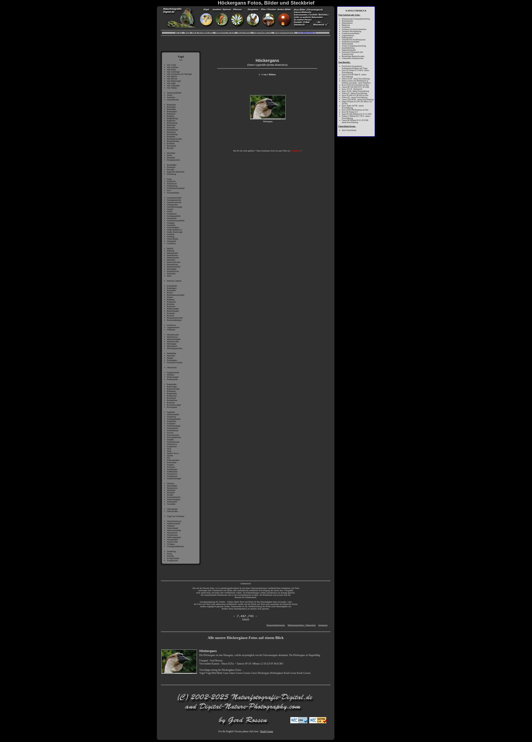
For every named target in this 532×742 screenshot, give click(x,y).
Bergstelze (171, 120)
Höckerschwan (173, 271)
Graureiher (171, 225)
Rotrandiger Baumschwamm (353, 56)
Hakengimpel (172, 253)
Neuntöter (171, 355)
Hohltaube (171, 273)
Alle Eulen (171, 69)
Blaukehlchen (172, 130)
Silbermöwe (172, 444)
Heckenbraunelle (173, 267)
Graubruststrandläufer (176, 220)
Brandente (171, 136)
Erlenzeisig (171, 174)
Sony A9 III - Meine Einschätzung (355, 91)
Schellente (171, 423)
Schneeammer (172, 430)
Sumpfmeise (172, 476)
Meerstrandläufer (174, 339)
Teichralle (171, 492)
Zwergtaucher (172, 560)
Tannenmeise (172, 488)
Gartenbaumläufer (174, 198)
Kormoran (171, 306)
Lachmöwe (171, 325)
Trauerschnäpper (173, 499)
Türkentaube (172, 502)
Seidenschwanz (173, 442)
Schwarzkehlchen (174, 437)
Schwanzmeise (173, 435)
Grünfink (170, 234)
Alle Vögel (171, 65)
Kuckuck (170, 315)
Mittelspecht (172, 346)
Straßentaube (172, 471)
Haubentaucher (173, 257)
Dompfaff (171, 157)
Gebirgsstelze (172, 204)
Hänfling (170, 251)
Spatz (169, 451)
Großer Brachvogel (174, 232)
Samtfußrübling (348, 48)
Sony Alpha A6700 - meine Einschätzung (353, 107)
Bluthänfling (172, 134)
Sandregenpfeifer (174, 419)
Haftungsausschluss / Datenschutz (302, 625)
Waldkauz (171, 526)
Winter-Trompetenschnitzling (354, 46)
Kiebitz (170, 293)
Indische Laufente (174, 281)
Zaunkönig (171, 551)
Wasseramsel (172, 533)
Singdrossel (172, 446)
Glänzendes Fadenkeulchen (353, 58)
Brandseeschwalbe (174, 139)
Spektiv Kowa (173, 453)
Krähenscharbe (173, 309)
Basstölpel (171, 107)
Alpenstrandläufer (174, 93)
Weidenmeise (172, 535)
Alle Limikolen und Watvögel (179, 74)
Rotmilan (171, 402)
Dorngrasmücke (173, 160)
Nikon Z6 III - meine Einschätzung (356, 79)
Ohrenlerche (172, 367)
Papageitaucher (173, 372)
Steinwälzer (171, 462)
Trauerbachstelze (173, 497)
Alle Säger (171, 83)
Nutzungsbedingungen (275, 625)
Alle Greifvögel (173, 72)
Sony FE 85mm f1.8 (350, 112)
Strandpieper (172, 469)
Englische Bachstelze (175, 172)
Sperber (170, 455)
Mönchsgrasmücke (174, 348)
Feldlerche (171, 181)
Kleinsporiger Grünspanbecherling (356, 19)
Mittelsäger (171, 344)
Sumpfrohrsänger (174, 478)
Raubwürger (172, 386)
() (306, 33)
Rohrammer (172, 396)
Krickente (171, 313)
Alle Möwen (172, 79)
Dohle (169, 155)
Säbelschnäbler (173, 414)
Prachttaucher (172, 379)
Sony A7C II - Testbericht (352, 89)
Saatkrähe (171, 412)
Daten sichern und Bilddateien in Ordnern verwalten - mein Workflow (356, 82)
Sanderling (171, 417)
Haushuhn (171, 260)
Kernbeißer (171, 290)
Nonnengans (172, 360)
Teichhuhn (171, 490)
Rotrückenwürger (174, 405)
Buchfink (171, 143)
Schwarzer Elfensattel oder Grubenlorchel (352, 53)
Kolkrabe (170, 304)
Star (168, 458)
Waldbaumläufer (173, 523)
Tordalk (170, 495)
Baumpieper (172, 111)
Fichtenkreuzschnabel (176, 188)
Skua (169, 449)
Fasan (169, 179)
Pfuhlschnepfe (173, 377)
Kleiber (170, 297)
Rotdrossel (171, 398)
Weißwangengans (174, 537)
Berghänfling (172, 118)
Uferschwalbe (172, 511)
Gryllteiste (171, 243)
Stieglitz (170, 465)
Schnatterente (172, 428)
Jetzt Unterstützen (349, 130)
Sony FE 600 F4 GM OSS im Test (355, 95)
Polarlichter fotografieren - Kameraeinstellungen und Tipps (355, 67)
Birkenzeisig (172, 123)
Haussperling (172, 264)
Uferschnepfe (172, 509)
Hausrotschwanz (173, 262)
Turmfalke (171, 504)
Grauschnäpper (173, 227)
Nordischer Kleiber (174, 362)
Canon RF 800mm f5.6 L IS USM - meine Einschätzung (355, 121)
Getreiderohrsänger (174, 207)
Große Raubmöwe (174, 230)
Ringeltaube (172, 393)
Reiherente (171, 391)
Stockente (171, 467)
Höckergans (171, 269)
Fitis (169, 190)
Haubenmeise (172, 255)
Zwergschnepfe (173, 558)
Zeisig (169, 554)
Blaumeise (171, 132)
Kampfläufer (172, 286)
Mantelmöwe (172, 337)
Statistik (245, 619)
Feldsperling (172, 186)
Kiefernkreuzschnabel (175, 295)
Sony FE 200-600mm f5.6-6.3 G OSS (356, 114)
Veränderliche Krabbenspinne (354, 40)
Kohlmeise (171, 302)
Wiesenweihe (172, 542)
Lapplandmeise (173, 327)
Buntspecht (171, 146)
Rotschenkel (172, 407)
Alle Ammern (172, 67)
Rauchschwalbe (173, 389)
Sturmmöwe (172, 474)
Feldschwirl (172, 183)
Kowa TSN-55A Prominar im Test (355, 85)
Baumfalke (171, 109)
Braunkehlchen (173, 141)
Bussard (170, 148)
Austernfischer (173, 99)
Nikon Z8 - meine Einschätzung (354, 97)
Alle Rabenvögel (174, 81)
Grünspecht (171, 241)
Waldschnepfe (172, 528)
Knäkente (171, 299)
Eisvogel (170, 169)
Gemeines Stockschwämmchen (354, 29)
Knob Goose (266, 731)
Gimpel (170, 209)
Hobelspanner (347, 21)
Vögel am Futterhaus (175, 516)
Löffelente (171, 330)
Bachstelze (171, 104)
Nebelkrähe (171, 353)
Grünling (170, 236)
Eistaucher (171, 167)
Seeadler (170, 439)
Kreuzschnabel (173, 311)
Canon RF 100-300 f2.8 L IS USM (355, 87)
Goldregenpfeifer (174, 216)
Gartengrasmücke (174, 200)
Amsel (169, 95)
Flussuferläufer (173, 193)
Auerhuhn (171, 97)
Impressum (323, 625)
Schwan (170, 433)
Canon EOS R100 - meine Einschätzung (358, 99)
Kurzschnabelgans (174, 320)
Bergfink (170, 116)
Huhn (169, 276)
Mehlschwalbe (173, 341)
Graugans (171, 223)
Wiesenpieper (172, 539)
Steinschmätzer (173, 460)
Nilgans (170, 358)
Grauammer (171, 218)
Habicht (170, 248)
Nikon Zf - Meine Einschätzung (354, 93)
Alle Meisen (172, 76)
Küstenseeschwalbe (175, 318)
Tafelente (170, 483)
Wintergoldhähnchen (175, 546)
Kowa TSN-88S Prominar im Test (355, 110)
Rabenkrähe (171, 384)
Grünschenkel (172, 239)
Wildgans (171, 544)
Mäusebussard (173, 334)
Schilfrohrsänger (173, 426)
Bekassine (171, 114)
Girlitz (169, 211)
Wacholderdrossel (174, 521)
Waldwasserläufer (174, 530)
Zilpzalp (170, 556)
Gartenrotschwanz (174, 202)
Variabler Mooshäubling (351, 31)
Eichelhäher (171, 165)
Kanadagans (172, 288)
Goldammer (172, 214)
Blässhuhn (171, 125)
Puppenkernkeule (349, 50)
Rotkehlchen (172, 400)
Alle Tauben (172, 88)
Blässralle (171, 127)
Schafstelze (171, 421)
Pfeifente (170, 375)
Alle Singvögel (173, 85)
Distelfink (171, 153)
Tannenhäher (172, 486)
